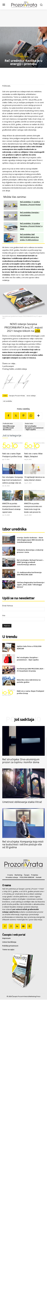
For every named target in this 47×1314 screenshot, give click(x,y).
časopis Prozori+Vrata (17, 396)
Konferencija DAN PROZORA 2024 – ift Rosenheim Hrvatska (30, 670)
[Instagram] (10, 926)
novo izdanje (31, 396)
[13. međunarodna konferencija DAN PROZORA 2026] (8, 573)
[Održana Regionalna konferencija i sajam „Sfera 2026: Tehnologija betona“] (8, 584)
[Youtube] (23, 926)
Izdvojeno (24, 56)
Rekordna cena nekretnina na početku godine (28, 681)
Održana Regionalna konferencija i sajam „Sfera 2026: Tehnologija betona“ (31, 584)
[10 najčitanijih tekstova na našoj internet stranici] (34, 469)
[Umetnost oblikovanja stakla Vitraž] (23, 783)
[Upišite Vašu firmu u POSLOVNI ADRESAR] (8, 647)
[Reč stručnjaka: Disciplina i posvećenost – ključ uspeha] (8, 658)
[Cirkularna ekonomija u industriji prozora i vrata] (8, 551)
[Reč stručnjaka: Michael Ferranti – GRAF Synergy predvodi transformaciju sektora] (8, 562)
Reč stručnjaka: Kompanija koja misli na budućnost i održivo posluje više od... (12, 480)
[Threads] (29, 926)
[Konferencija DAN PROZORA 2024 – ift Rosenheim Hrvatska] (8, 669)
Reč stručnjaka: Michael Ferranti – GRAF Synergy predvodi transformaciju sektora (30, 562)
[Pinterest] (23, 415)
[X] (15, 415)
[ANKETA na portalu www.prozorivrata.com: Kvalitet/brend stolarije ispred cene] (12, 495)
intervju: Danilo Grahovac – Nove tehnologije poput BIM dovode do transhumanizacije (30, 539)
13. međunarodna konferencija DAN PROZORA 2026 (29, 573)
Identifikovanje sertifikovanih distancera (9, 428)
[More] (38, 415)
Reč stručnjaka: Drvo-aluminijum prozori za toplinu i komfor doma (20, 761)
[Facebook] (8, 415)
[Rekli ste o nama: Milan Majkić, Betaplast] (34, 445)
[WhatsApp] (30, 415)
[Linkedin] (17, 926)
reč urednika (7, 401)
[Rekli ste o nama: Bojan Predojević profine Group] (12, 445)
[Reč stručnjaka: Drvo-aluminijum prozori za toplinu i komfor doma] (23, 741)
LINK (37, 330)
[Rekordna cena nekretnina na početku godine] (8, 681)
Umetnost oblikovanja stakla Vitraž (22, 802)
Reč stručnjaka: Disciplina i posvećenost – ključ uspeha (34, 428)
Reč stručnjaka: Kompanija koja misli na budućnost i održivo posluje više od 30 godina (22, 844)
